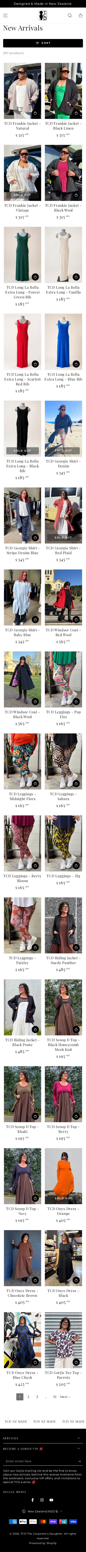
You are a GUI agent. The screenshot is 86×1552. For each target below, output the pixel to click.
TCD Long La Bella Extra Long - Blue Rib (63, 376)
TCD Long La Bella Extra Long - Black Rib (22, 466)
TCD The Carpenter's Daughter (42, 1533)
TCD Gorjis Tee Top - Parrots (63, 1375)
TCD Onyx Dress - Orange (63, 1211)
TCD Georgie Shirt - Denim (63, 463)
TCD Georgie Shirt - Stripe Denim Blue (22, 550)
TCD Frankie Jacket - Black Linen (63, 125)
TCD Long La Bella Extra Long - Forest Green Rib (22, 292)
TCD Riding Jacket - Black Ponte (22, 1042)
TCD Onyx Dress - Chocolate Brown (22, 1293)
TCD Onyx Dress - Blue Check (22, 1375)
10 (55, 1397)
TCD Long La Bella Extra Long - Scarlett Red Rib (22, 379)
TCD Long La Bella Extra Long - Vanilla (63, 289)
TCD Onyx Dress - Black (63, 1293)
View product (35, 113)
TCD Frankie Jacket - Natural (22, 125)
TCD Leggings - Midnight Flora (22, 796)
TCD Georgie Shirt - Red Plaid (63, 550)
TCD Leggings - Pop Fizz (63, 714)
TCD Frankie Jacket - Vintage (22, 207)
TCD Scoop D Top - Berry (63, 1129)
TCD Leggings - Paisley (22, 960)
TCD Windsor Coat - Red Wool (63, 632)
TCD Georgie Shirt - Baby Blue (22, 632)
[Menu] (5, 15)
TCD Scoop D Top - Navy (22, 1211)
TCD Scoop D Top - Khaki (22, 1129)
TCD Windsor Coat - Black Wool (22, 714)
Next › (65, 1397)
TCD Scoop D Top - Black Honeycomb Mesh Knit (63, 1044)
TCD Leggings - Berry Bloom (22, 878)
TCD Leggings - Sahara (63, 796)
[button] (69, 15)
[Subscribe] (80, 1461)
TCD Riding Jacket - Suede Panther (63, 960)
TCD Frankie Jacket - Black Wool (63, 207)
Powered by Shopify (43, 1543)
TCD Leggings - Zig (63, 875)
